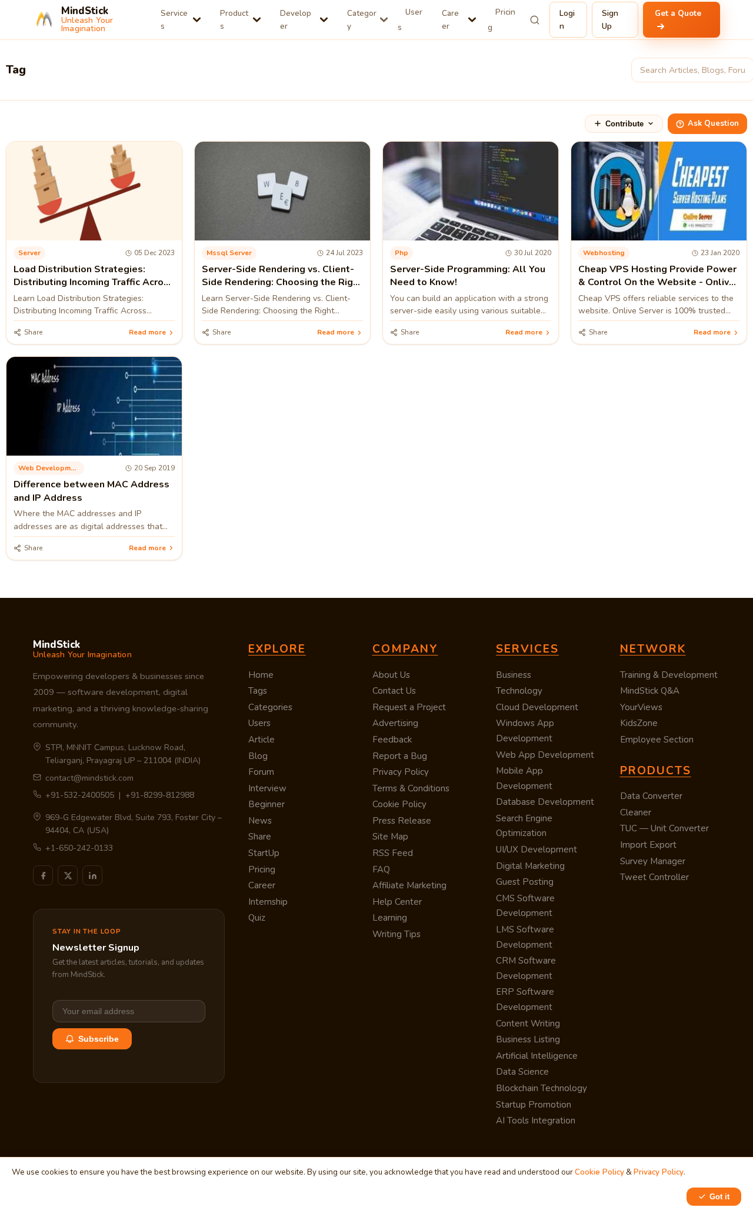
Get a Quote (678, 13)
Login (567, 20)
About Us (391, 675)
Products (234, 20)
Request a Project (409, 707)
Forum (261, 772)
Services (174, 20)
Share (259, 836)
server (29, 252)
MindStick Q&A (649, 691)
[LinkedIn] (92, 875)
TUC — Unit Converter (664, 828)
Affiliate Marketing (409, 885)
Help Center (397, 902)
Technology (519, 691)
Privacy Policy (400, 772)
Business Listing (528, 1039)
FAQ (381, 869)
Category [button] (361, 20)
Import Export (648, 845)
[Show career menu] (472, 20)
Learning (389, 918)
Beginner (266, 804)
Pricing (501, 19)
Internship (268, 902)
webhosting (604, 252)
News (260, 821)
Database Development (545, 802)
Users (410, 19)
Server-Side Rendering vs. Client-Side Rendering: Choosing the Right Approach (282, 282)
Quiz (256, 918)
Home (261, 675)
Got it (719, 1196)
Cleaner (635, 812)
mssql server (229, 252)
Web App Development (545, 755)
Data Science (522, 1072)
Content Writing (528, 1023)
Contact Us (394, 691)
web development (49, 468)
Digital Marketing (530, 866)
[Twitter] (68, 875)
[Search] (535, 20)
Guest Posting (525, 882)
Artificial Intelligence (537, 1056)
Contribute (624, 123)
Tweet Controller (654, 877)
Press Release (401, 821)
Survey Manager (652, 861)
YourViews (641, 707)
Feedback (392, 739)
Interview (267, 788)
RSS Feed (392, 853)
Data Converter (651, 796)
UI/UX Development (536, 849)
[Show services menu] (196, 20)
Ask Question (713, 123)
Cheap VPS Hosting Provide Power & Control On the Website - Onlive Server (657, 282)
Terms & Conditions (410, 788)
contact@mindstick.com (89, 778)
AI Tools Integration (535, 1120)
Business (513, 675)
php (401, 252)
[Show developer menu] (323, 20)
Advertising (395, 723)
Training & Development (669, 675)
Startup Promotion (533, 1105)
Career (450, 20)
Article (261, 739)
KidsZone (639, 723)
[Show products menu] (256, 20)
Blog (258, 756)
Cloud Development (537, 707)
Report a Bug (399, 756)
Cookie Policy (399, 804)
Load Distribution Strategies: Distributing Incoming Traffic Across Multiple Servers (94, 282)
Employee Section (657, 739)
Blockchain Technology (541, 1088)
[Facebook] (43, 875)
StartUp (263, 853)
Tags (257, 691)
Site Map (390, 836)
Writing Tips (396, 934)
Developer (295, 20)
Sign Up (610, 20)
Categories (270, 707)
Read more (147, 332)
